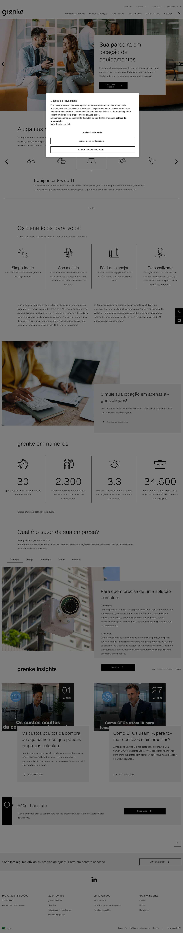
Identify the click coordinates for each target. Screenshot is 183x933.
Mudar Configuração (93, 132)
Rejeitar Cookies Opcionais (91, 141)
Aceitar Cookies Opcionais (91, 149)
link (68, 124)
